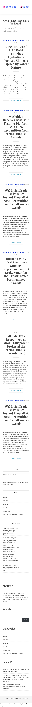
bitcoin (5, 497)
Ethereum (5, 504)
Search (5, 617)
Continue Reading (16, 100)
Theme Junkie (24, 698)
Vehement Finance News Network (13, 40)
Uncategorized (7, 511)
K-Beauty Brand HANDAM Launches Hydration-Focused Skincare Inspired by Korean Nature (16, 57)
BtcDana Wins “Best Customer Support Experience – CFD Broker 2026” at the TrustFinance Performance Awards (16, 270)
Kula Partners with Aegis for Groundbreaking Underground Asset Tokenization (14, 686)
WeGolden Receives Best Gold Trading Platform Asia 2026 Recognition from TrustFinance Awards (16, 126)
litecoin (5, 507)
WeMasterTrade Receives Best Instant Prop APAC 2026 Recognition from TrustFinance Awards (16, 199)
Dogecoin (5, 500)
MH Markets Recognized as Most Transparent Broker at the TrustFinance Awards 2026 (16, 344)
